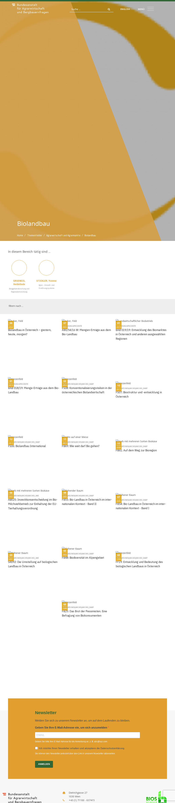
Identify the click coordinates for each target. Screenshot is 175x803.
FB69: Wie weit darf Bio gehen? (80, 446)
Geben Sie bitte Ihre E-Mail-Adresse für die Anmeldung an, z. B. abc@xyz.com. (71, 741)
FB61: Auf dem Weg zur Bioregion (136, 450)
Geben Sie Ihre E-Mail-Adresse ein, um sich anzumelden (71, 727)
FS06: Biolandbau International (27, 446)
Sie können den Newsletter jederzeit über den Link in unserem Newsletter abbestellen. (75, 753)
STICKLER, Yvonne (46, 280)
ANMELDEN (44, 764)
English (125, 9)
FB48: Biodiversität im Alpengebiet (83, 558)
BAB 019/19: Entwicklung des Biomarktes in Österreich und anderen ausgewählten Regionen (141, 334)
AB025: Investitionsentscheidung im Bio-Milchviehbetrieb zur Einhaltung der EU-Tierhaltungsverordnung (32, 504)
